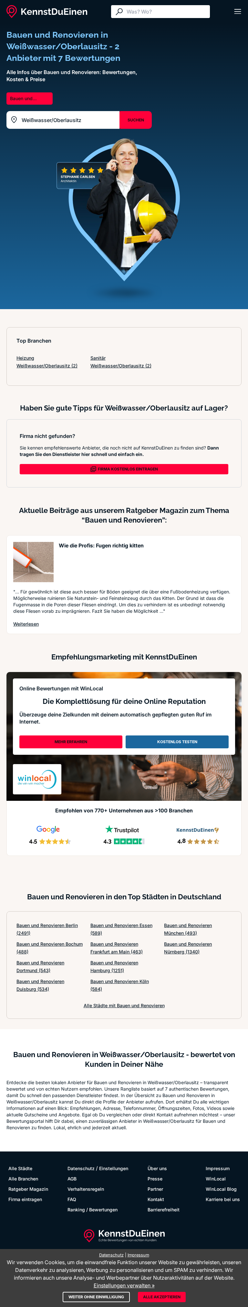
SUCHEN (136, 120)
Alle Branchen (23, 1178)
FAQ (71, 1199)
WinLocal (216, 1178)
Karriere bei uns (223, 1199)
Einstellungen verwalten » (124, 1285)
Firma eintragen (25, 1199)
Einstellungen (113, 1168)
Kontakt (156, 1199)
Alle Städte (20, 1168)
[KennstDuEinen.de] (46, 11)
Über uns (157, 1168)
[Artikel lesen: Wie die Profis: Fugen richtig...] (33, 562)
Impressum (218, 1168)
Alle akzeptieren (162, 1296)
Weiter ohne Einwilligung (96, 1296)
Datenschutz (81, 1168)
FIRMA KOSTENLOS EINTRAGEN (128, 469)
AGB (72, 1178)
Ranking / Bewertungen (92, 1209)
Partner (155, 1189)
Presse (155, 1178)
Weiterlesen (26, 624)
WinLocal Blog (221, 1189)
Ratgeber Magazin (28, 1189)
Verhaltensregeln (85, 1189)
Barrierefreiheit (164, 1209)
